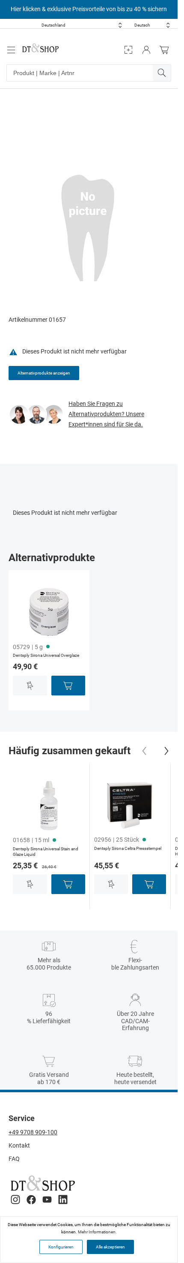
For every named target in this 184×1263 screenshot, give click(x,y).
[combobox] (82, 25)
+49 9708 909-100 (33, 1132)
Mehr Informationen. (97, 1232)
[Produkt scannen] (128, 50)
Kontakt (19, 1145)
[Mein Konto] (146, 50)
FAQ (14, 1158)
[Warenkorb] (166, 50)
